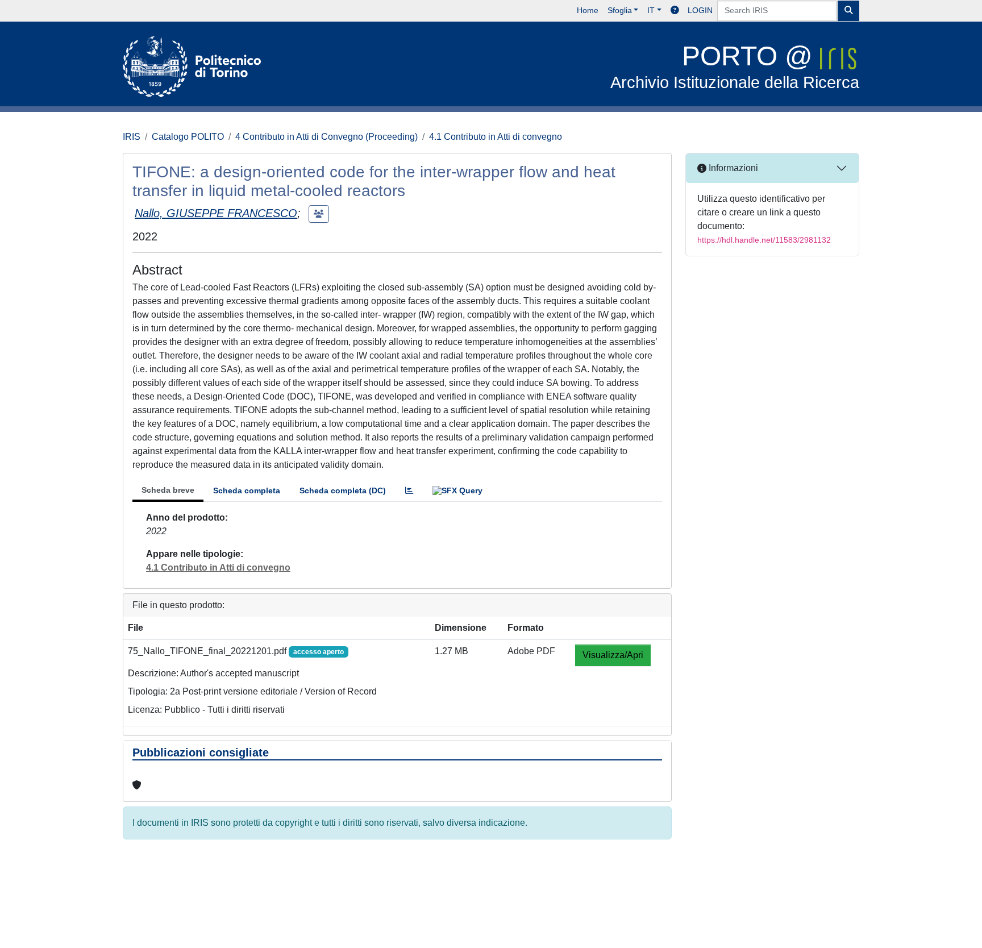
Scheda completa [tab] (246, 490)
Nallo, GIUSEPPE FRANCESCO (216, 213)
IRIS (131, 137)
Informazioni (732, 168)
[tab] (409, 491)
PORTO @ (734, 66)
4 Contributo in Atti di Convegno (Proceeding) (326, 137)
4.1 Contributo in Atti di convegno (495, 137)
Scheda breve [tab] (168, 489)
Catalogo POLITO (188, 137)
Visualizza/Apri (612, 655)
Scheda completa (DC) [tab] (342, 490)
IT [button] (651, 10)
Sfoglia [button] (619, 10)
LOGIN (700, 10)
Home (587, 10)
